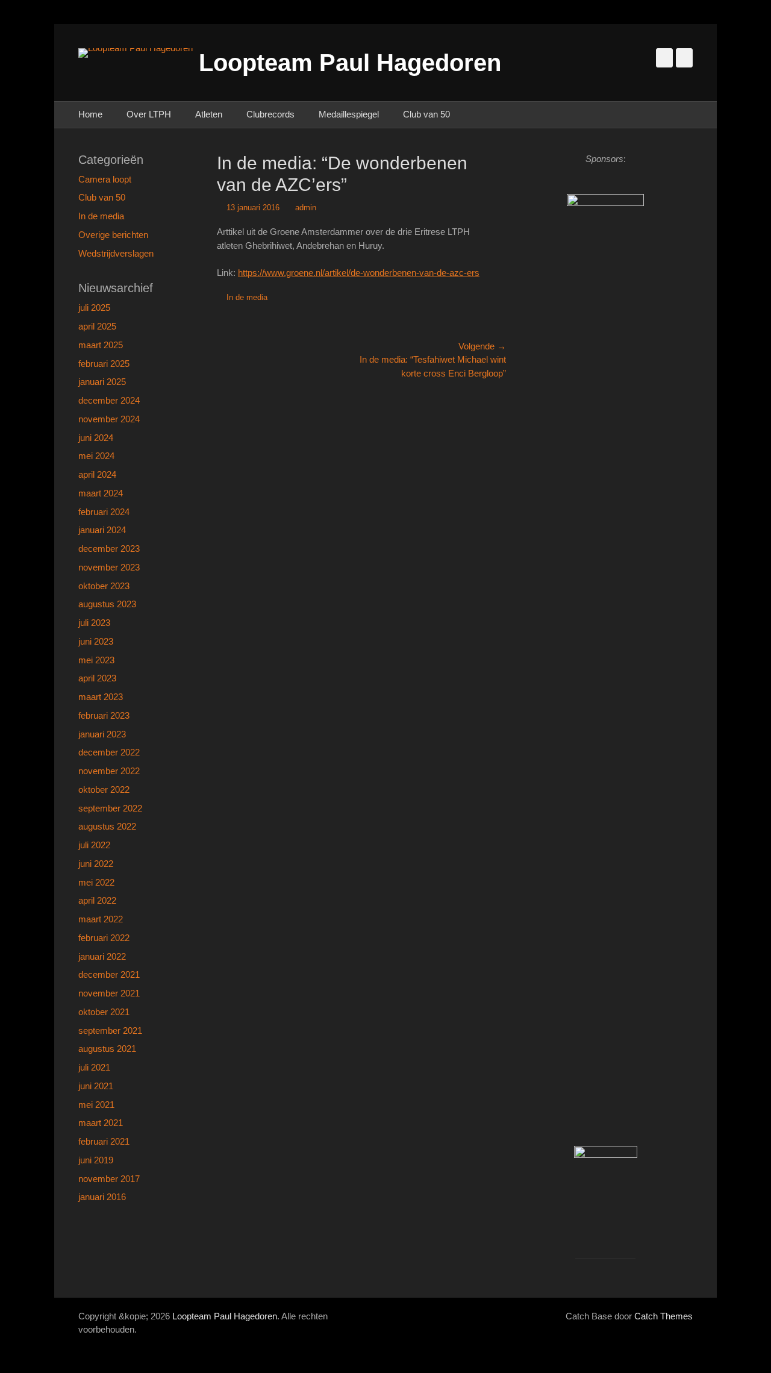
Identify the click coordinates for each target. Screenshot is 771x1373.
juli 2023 (94, 623)
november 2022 (109, 771)
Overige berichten (113, 235)
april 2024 (97, 474)
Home (90, 114)
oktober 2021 (104, 1012)
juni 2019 (95, 1160)
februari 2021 (104, 1141)
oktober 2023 (104, 586)
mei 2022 (96, 882)
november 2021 (109, 993)
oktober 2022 (104, 789)
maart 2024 (100, 493)
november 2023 (109, 567)
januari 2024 (102, 530)
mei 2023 (96, 660)
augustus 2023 (107, 604)
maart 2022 (100, 919)
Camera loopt (104, 179)
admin (305, 207)
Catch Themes (663, 1316)
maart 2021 (100, 1123)
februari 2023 (104, 715)
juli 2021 (94, 1067)
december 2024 (109, 400)
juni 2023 (95, 641)
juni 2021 (95, 1086)
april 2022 (97, 900)
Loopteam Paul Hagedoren (350, 62)
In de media (246, 297)
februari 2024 (104, 512)
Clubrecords (270, 114)
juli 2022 (94, 845)
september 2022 (110, 808)
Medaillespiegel (349, 114)
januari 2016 (102, 1197)
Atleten (208, 114)
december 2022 (109, 752)
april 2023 (97, 678)
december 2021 (109, 974)
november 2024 (109, 419)
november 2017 (109, 1179)
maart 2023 (100, 697)
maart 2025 (100, 345)
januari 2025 (102, 382)
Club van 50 (426, 114)
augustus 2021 (107, 1048)
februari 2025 (104, 363)
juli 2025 (94, 307)
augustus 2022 (107, 826)
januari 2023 (102, 734)
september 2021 (110, 1030)
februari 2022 (104, 938)
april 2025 (97, 326)
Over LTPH (148, 114)
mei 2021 (96, 1104)
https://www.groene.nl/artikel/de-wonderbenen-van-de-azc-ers (358, 272)
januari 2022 (102, 956)
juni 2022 (95, 864)
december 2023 (109, 548)
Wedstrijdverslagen (116, 253)
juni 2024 (95, 438)
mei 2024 (96, 456)
